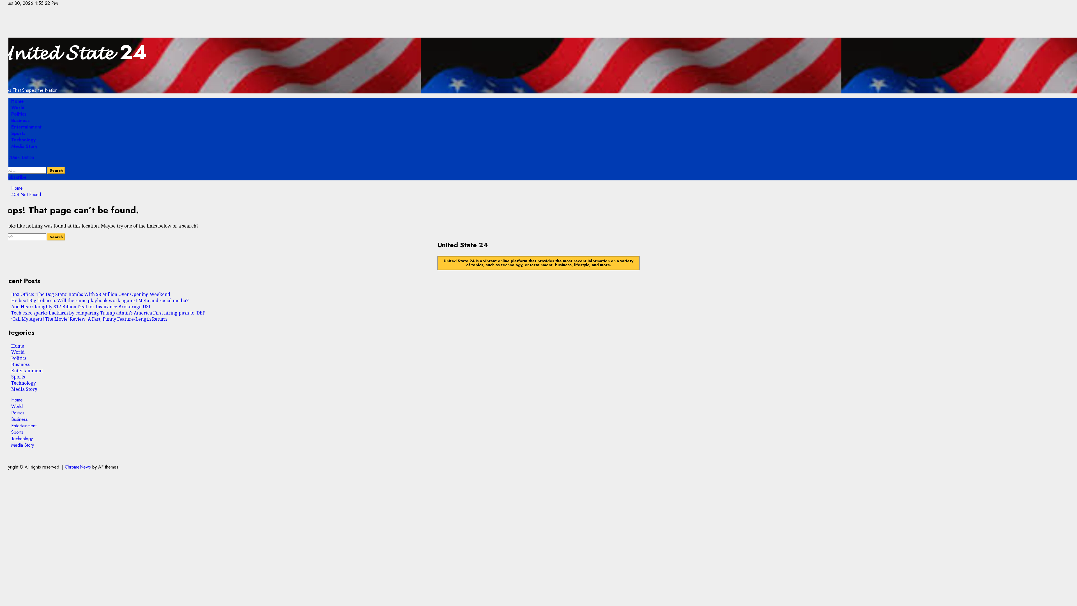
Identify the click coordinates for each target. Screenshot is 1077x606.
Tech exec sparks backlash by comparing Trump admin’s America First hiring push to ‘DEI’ (108, 313)
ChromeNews (78, 467)
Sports (18, 133)
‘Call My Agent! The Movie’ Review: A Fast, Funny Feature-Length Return (89, 319)
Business (20, 120)
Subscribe (15, 177)
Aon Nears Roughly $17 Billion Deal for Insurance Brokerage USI (80, 307)
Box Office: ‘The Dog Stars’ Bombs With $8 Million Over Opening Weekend (90, 294)
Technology (23, 140)
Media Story (24, 146)
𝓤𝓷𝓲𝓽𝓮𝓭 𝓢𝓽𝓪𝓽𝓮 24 (73, 52)
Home (17, 101)
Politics (18, 114)
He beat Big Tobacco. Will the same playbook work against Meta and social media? (99, 300)
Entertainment (26, 127)
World (17, 107)
